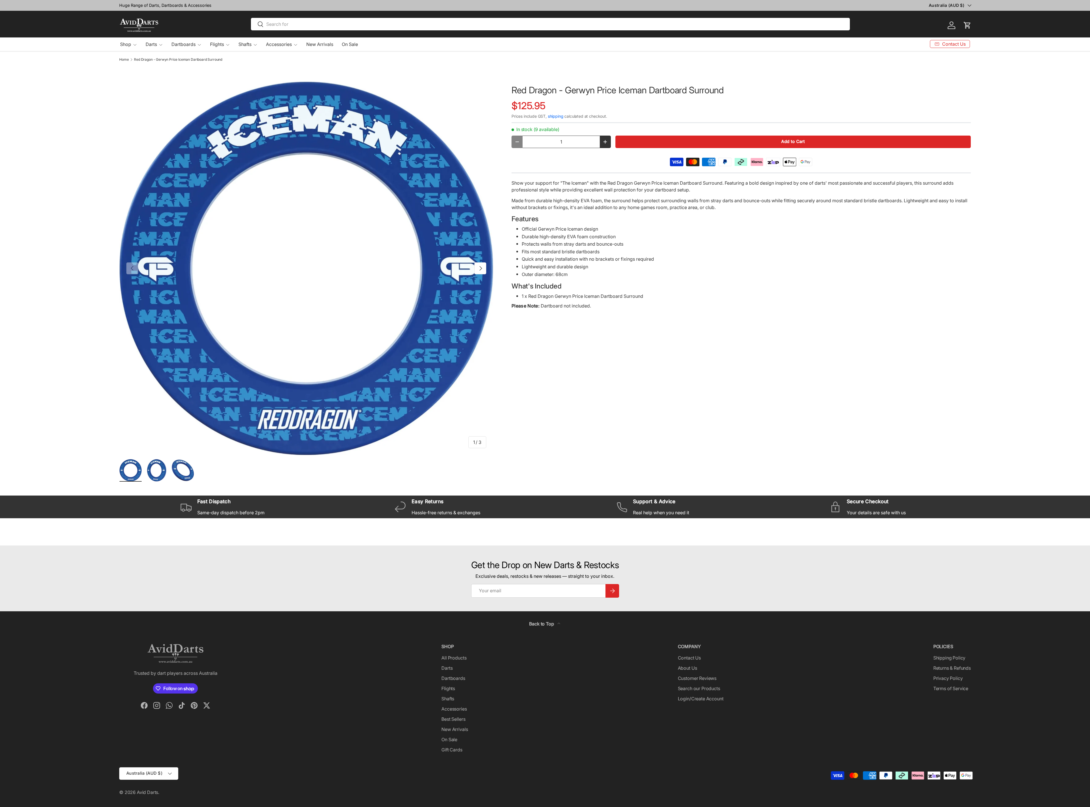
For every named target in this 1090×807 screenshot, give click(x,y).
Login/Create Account (701, 698)
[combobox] (550, 24)
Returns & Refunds (952, 668)
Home (124, 59)
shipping (555, 116)
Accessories (279, 44)
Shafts (244, 44)
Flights (217, 44)
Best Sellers (453, 719)
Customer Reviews (697, 678)
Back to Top (542, 624)
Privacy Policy (948, 678)
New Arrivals (319, 44)
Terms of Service (950, 688)
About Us (687, 668)
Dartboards (183, 44)
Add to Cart (793, 141)
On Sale (350, 44)
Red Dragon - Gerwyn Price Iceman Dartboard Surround (178, 59)
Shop (125, 44)
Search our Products (699, 688)
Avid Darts (147, 792)
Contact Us (689, 658)
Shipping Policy (949, 658)
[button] (967, 25)
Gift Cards (451, 750)
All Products (453, 658)
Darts (151, 44)
